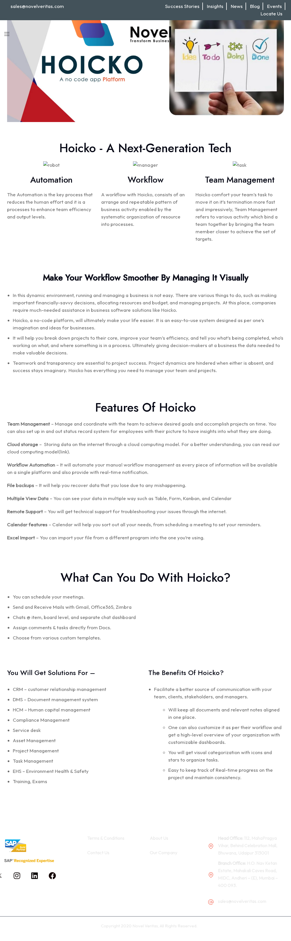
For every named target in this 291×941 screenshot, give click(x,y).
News (237, 6)
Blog (255, 6)
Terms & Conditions (105, 838)
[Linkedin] (34, 875)
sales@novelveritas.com (37, 6)
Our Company (163, 852)
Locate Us (271, 13)
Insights (215, 6)
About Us (159, 838)
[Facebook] (52, 875)
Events (274, 6)
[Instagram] (17, 875)
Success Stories (182, 6)
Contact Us (98, 852)
